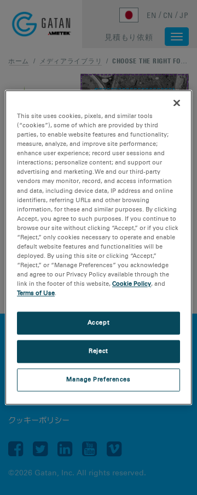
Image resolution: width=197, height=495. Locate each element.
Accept (98, 323)
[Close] (177, 103)
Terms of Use (36, 293)
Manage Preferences (98, 380)
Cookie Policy (131, 284)
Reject (98, 351)
